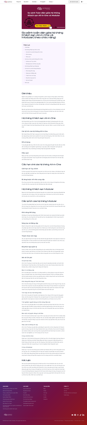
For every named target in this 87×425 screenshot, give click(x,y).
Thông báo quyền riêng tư (68, 420)
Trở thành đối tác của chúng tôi (70, 392)
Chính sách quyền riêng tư (59, 420)
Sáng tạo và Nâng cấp (31, 73)
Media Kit (45, 399)
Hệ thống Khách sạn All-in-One (32, 49)
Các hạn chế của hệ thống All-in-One (34, 59)
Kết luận (27, 82)
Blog (44, 388)
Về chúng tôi (66, 388)
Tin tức (45, 394)
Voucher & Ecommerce (28, 397)
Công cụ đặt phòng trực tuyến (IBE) (10, 392)
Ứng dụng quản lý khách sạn (9, 399)
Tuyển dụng (66, 394)
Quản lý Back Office (7, 397)
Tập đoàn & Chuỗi (26, 390)
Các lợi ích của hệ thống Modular (33, 68)
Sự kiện (45, 397)
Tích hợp (45, 392)
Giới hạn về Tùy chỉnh (31, 61)
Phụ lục (82, 420)
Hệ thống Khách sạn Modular (32, 66)
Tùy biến (25, 392)
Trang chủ (18, 1)
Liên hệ (65, 390)
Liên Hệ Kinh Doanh (74, 1)
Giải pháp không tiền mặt (28, 403)
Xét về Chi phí (29, 80)
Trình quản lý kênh (6, 394)
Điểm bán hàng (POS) (7, 390)
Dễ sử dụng (28, 54)
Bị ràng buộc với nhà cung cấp (33, 63)
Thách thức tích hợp (31, 75)
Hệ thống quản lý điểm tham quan (10, 408)
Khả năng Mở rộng (30, 70)
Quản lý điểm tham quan (28, 405)
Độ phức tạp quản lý (31, 77)
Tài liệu (45, 390)
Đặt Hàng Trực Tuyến (7, 403)
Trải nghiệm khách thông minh (29, 401)
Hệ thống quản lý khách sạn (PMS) (10, 388)
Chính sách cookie (77, 420)
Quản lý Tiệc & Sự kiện (7, 401)
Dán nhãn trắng (26, 394)
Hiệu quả (28, 56)
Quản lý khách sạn (27, 388)
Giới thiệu (27, 47)
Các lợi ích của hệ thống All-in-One (34, 52)
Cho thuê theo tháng (27, 399)
